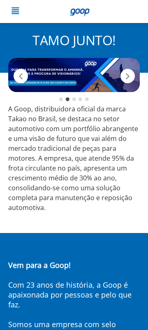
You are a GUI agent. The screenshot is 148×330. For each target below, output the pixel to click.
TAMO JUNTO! (74, 40)
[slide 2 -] (67, 99)
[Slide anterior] (21, 76)
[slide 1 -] (61, 99)
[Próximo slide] (127, 76)
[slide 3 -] (74, 99)
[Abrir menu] (15, 11)
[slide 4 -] (80, 99)
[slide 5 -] (87, 99)
